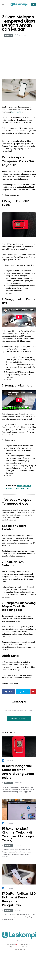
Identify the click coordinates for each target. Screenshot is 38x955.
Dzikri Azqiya (8, 35)
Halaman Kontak (19, 949)
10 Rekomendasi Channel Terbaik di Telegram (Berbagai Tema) (18, 834)
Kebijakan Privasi (14, 947)
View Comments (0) (18, 719)
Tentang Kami (11, 944)
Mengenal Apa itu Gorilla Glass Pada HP (18, 487)
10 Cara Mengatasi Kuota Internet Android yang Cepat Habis (18, 772)
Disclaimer (25, 947)
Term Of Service (25, 944)
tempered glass (16, 112)
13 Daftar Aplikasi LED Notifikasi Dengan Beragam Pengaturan (19, 899)
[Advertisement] (19, 58)
